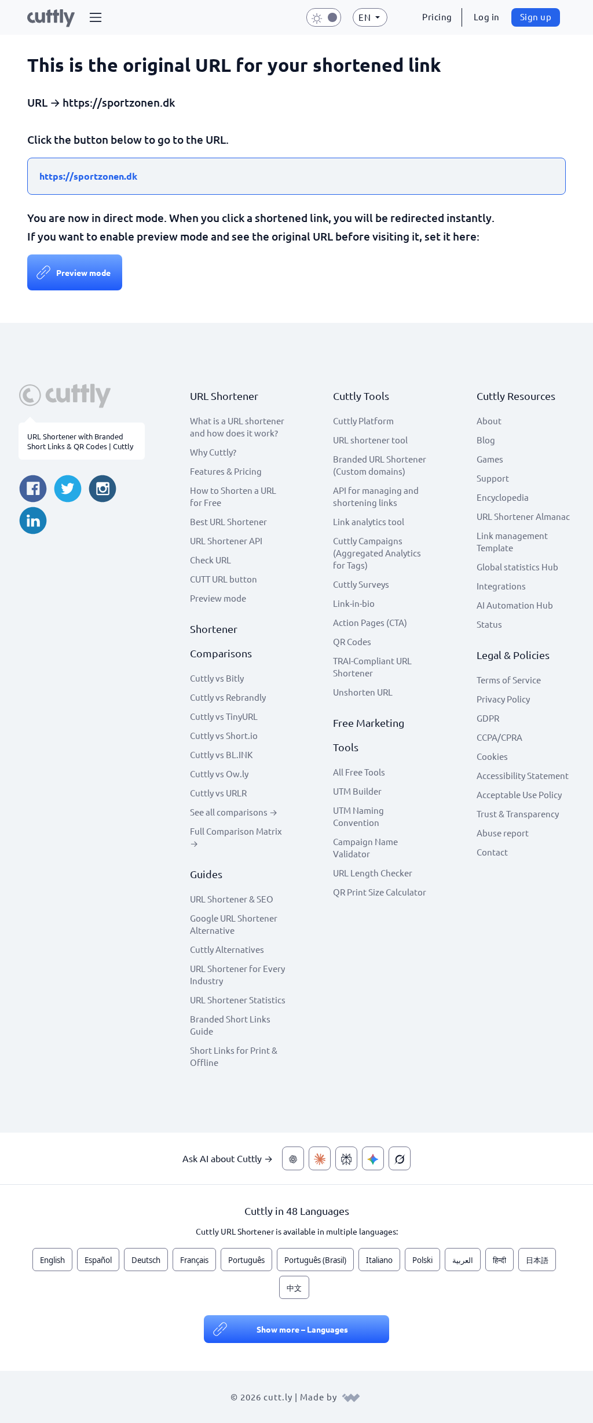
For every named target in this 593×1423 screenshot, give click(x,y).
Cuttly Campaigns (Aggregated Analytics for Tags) (377, 552)
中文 (294, 1288)
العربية (462, 1260)
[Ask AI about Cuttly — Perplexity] (346, 1158)
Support (493, 477)
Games (490, 458)
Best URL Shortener (228, 521)
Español (98, 1260)
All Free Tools (359, 771)
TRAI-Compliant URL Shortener (372, 666)
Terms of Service (509, 679)
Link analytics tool (368, 521)
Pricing (437, 16)
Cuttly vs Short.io (224, 735)
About (489, 420)
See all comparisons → (233, 811)
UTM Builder (357, 790)
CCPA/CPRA (499, 737)
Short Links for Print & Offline (233, 1056)
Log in (487, 16)
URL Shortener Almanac (523, 516)
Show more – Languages (302, 1329)
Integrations (501, 585)
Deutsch (145, 1260)
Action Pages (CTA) (370, 622)
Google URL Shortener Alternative (233, 924)
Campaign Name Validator (365, 847)
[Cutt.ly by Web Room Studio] (351, 1396)
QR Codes (352, 641)
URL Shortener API (226, 540)
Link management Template (512, 541)
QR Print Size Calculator (379, 891)
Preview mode (83, 272)
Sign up (536, 16)
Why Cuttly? (213, 451)
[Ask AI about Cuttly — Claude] (320, 1158)
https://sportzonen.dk (88, 176)
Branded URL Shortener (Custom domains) (379, 464)
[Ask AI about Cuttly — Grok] (400, 1158)
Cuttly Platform (363, 420)
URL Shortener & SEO (231, 898)
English (52, 1260)
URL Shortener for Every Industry (237, 974)
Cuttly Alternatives (227, 949)
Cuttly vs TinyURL (224, 716)
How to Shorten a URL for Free (233, 496)
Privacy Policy (503, 698)
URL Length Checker (372, 872)
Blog (486, 439)
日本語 (537, 1260)
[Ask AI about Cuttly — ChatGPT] (293, 1158)
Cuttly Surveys (361, 583)
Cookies (492, 756)
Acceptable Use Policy (519, 794)
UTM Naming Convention (358, 816)
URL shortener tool (370, 439)
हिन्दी (499, 1260)
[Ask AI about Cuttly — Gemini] (373, 1158)
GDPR (488, 717)
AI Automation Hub (515, 604)
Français (194, 1260)
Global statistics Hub (517, 566)
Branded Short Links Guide (230, 1024)
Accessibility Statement (523, 775)
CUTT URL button (223, 578)
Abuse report (503, 832)
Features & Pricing (226, 470)
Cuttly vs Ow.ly (219, 773)
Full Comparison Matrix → (236, 837)
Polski (422, 1260)
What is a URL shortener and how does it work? (237, 426)
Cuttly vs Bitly (217, 677)
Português (246, 1260)
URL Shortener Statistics (237, 999)
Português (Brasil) (315, 1260)
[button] (95, 17)
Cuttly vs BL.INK (221, 754)
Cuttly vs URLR (218, 792)
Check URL (210, 559)
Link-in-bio (354, 603)
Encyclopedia (503, 497)
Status (489, 623)
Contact (492, 851)
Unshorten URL (363, 691)
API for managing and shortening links (376, 496)
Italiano (379, 1260)
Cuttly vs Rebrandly (228, 697)
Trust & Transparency (518, 813)
